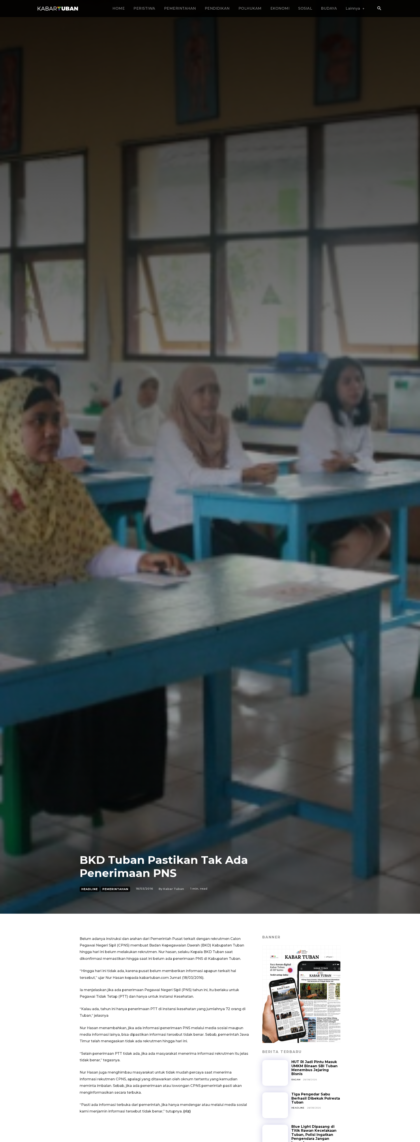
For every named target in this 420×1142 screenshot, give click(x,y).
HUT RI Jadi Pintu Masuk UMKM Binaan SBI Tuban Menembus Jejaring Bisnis (314, 1068)
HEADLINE (89, 889)
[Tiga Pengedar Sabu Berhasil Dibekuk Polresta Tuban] (275, 1105)
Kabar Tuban (173, 889)
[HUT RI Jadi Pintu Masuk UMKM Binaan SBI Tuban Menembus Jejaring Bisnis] (275, 1073)
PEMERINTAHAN (115, 889)
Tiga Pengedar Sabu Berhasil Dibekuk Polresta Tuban (315, 1098)
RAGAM (296, 1079)
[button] (379, 9)
